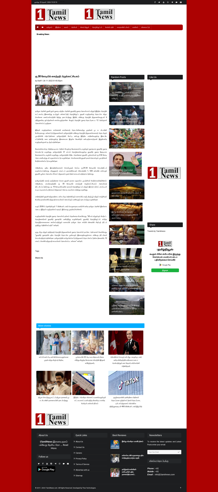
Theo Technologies (89, 488)
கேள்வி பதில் (109, 27)
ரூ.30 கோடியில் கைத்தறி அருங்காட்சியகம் (57, 76)
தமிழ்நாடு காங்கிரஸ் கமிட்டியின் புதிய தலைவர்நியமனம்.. (129, 471)
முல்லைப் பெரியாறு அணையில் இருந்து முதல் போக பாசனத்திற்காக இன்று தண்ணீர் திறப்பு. (125, 308)
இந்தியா (58, 27)
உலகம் (66, 27)
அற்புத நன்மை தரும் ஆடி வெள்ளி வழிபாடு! (124, 143)
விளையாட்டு (145, 27)
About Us (79, 442)
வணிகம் (135, 27)
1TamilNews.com (51, 488)
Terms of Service (82, 464)
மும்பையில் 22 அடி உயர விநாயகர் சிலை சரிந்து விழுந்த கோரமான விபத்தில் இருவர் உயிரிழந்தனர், (90, 360)
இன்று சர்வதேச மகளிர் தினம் (132, 441)
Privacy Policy (81, 459)
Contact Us (79, 447)
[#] (165, 173)
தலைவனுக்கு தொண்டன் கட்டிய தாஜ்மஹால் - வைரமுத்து (123, 267)
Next (187, 259)
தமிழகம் (49, 27)
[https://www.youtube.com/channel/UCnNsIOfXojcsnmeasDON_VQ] (132, 14)
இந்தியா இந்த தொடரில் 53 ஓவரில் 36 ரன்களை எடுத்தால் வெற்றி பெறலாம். (125, 120)
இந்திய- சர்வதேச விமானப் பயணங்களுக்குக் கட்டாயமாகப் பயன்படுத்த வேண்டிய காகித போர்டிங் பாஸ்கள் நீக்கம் (90, 400)
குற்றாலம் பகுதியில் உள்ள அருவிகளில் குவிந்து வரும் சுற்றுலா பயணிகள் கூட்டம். (126, 286)
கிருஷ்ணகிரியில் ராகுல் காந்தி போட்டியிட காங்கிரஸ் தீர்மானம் (122, 171)
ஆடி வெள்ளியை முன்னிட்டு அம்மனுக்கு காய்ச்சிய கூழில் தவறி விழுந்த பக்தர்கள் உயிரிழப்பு (126, 95)
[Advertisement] (109, 55)
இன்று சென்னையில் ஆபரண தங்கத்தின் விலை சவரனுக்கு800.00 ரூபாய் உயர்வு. (125, 215)
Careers (78, 453)
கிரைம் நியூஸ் (84, 27)
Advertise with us (82, 470)
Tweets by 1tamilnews (156, 231)
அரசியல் (74, 27)
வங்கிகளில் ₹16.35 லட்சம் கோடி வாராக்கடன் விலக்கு (123, 239)
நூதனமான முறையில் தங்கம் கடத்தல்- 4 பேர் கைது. (126, 194)
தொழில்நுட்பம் (97, 27)
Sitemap (79, 476)
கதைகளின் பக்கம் (123, 27)
